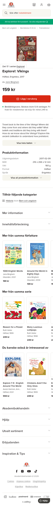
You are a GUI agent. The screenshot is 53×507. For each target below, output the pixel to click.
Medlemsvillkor (31, 486)
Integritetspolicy (39, 481)
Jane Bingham (12, 82)
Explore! (21, 66)
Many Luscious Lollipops (34, 328)
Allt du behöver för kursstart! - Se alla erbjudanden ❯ (26, 21)
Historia (9, 200)
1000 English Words (13, 271)
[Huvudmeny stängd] (4, 4)
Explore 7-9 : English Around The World (13, 384)
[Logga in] (41, 4)
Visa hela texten (24, 143)
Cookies (10, 481)
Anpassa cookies (23, 481)
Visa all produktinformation (24, 177)
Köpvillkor (19, 486)
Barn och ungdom (27, 200)
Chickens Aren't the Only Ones (37, 384)
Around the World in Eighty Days (37, 272)
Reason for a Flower (13, 327)
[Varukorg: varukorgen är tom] (48, 4)
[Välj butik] (34, 4)
